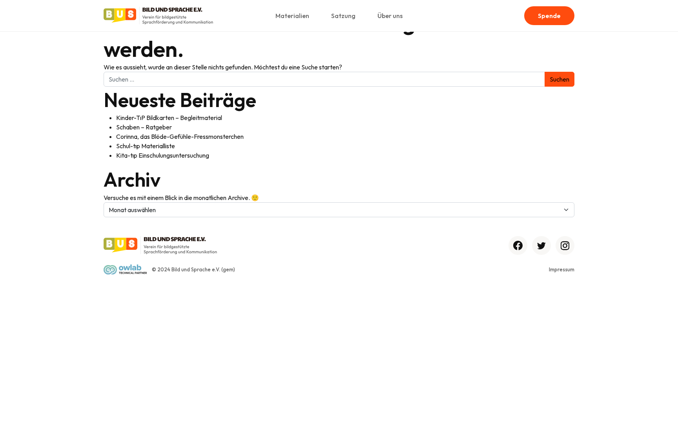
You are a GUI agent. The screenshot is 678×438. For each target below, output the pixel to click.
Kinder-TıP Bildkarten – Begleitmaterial (169, 118)
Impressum (561, 269)
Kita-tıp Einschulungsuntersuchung (162, 155)
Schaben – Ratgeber (144, 127)
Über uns (390, 16)
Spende (549, 16)
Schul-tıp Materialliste (145, 146)
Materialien (292, 16)
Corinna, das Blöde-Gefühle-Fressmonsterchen (180, 136)
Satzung (343, 16)
